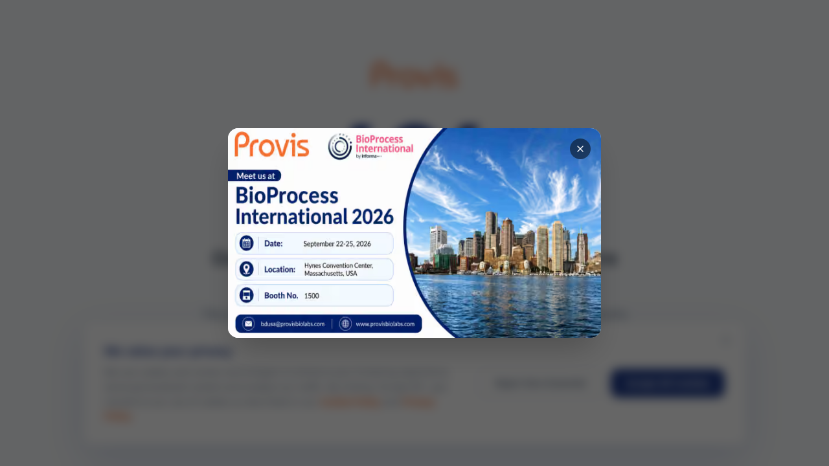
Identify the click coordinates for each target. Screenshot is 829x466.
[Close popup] (580, 149)
